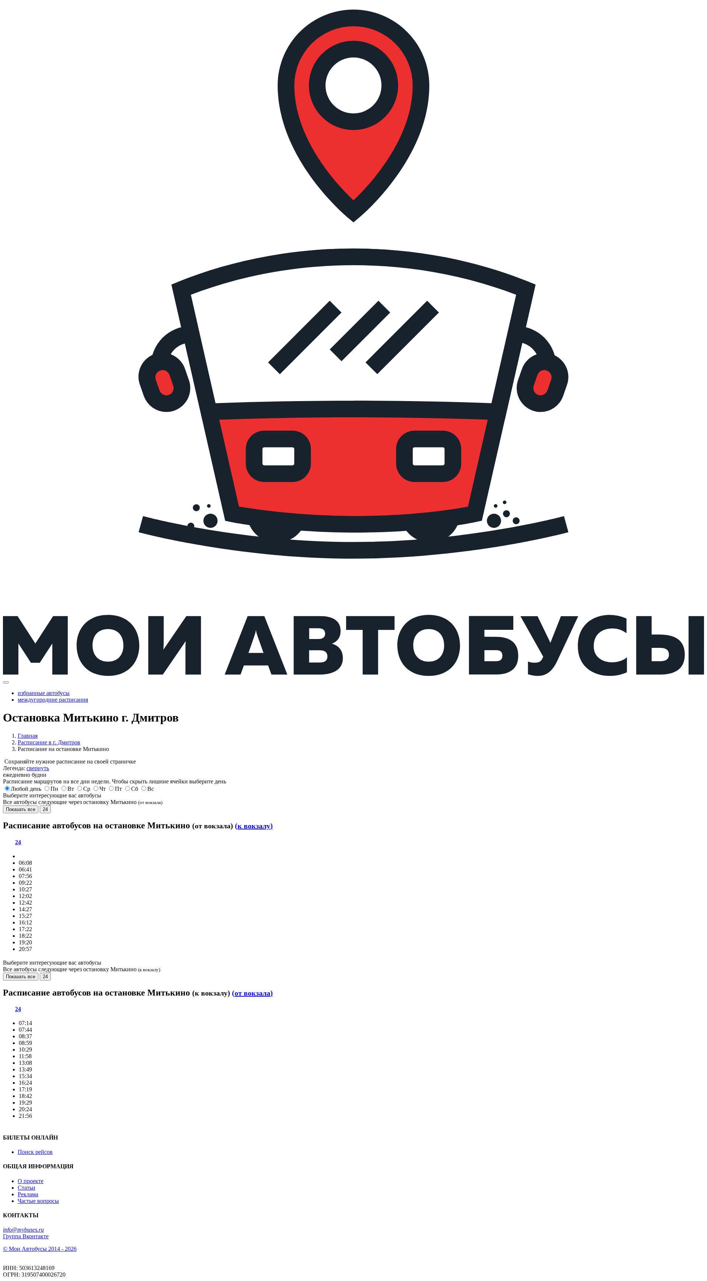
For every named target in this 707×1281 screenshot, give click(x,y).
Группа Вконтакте (26, 1236)
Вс (150, 789)
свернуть (38, 768)
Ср (86, 789)
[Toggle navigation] (6, 682)
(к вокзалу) (254, 826)
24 (45, 809)
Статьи (26, 1188)
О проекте (30, 1181)
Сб (134, 789)
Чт (102, 789)
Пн (54, 789)
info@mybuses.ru (23, 1229)
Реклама (28, 1194)
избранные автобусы (44, 693)
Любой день (26, 789)
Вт (70, 789)
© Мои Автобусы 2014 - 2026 (40, 1249)
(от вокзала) (252, 993)
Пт (118, 789)
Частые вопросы (38, 1201)
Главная (28, 736)
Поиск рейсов (35, 1152)
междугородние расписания (53, 699)
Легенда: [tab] (26, 768)
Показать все (20, 809)
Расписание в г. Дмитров (49, 742)
